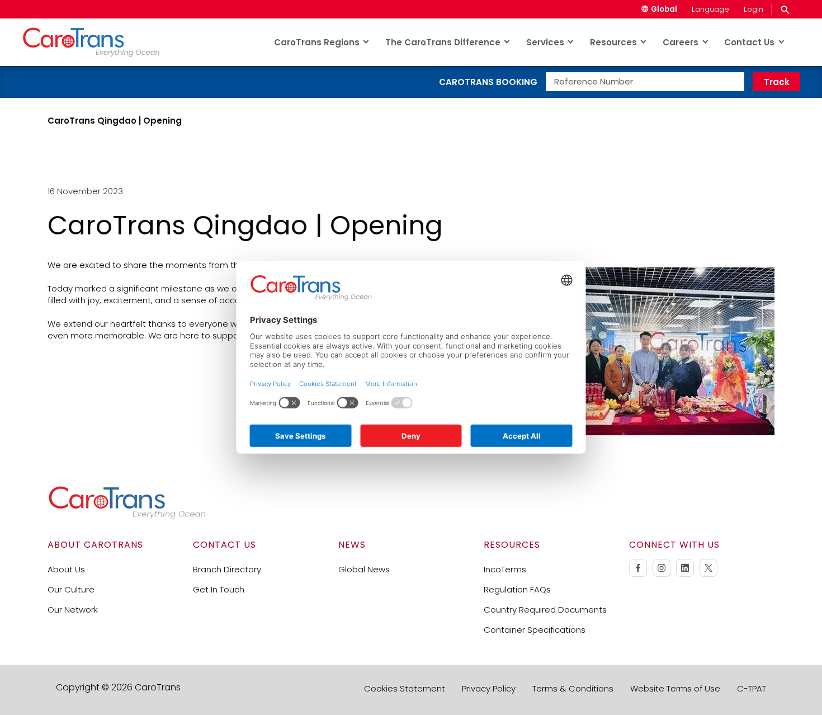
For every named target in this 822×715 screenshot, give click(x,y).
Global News (364, 569)
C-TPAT (751, 688)
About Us (66, 569)
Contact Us (749, 42)
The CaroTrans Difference (442, 42)
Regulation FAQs (517, 589)
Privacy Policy (489, 688)
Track (777, 82)
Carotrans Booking (488, 82)
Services (545, 42)
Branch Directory (227, 569)
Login (753, 9)
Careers (680, 42)
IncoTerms (505, 569)
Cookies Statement (404, 688)
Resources (613, 42)
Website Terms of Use (675, 688)
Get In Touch (218, 589)
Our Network (73, 609)
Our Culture (71, 589)
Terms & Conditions (572, 688)
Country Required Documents (545, 609)
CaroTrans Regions (317, 42)
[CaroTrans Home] (99, 41)
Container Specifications (534, 630)
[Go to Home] (127, 517)
